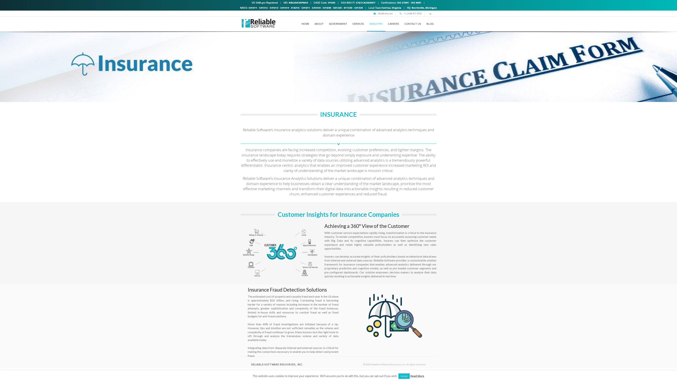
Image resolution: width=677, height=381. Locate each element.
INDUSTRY (376, 23)
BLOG (430, 23)
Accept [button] (404, 376)
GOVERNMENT (338, 23)
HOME (305, 23)
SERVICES (358, 23)
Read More (417, 376)
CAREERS (393, 23)
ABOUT (319, 23)
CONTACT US (412, 23)
